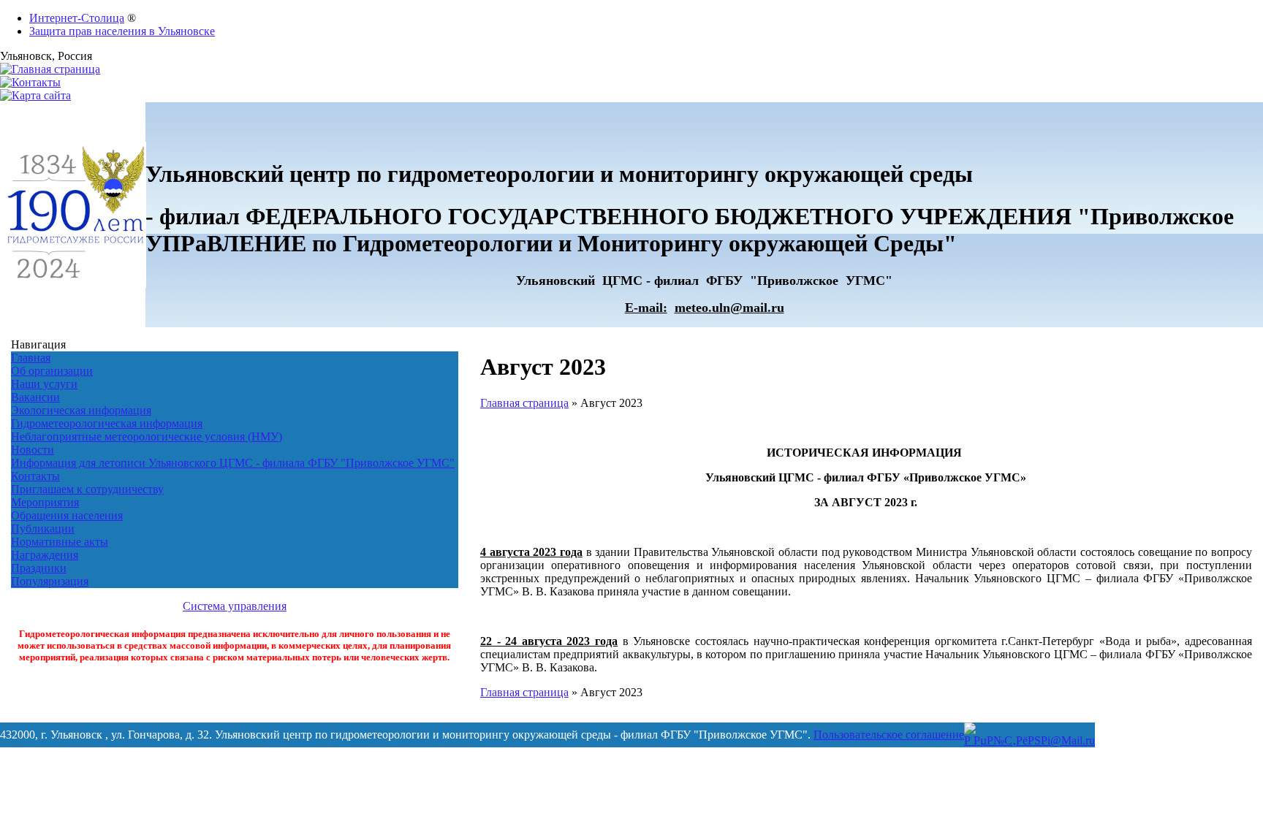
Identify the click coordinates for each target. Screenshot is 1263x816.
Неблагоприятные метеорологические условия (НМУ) (146, 436)
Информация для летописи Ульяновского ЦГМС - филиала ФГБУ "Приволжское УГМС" (233, 463)
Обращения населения (67, 515)
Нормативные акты (59, 541)
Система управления (235, 606)
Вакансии (35, 397)
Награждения (44, 555)
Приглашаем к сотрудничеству (87, 489)
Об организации (52, 371)
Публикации (43, 528)
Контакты (35, 476)
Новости (32, 449)
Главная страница (524, 403)
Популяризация (49, 581)
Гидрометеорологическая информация (106, 423)
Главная (30, 357)
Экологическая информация (81, 410)
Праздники (39, 568)
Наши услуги (44, 384)
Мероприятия (45, 502)
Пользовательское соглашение (888, 734)
